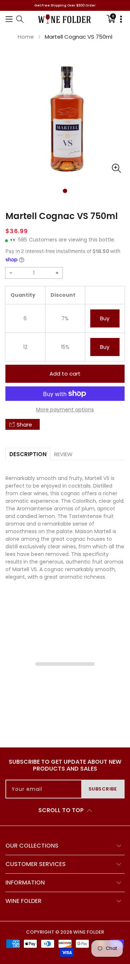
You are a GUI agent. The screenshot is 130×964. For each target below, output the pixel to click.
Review (63, 454)
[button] (9, 19)
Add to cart (65, 373)
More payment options (65, 409)
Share (24, 424)
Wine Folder (88, 932)
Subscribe (102, 788)
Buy (104, 318)
